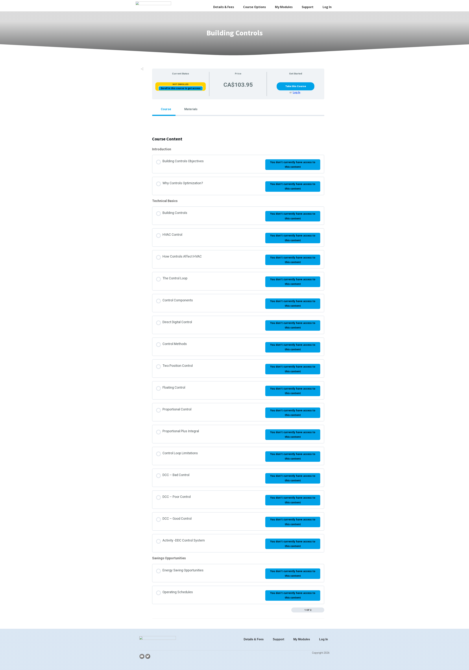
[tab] (164, 109)
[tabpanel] (238, 122)
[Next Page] (322, 610)
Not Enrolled (181, 84)
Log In (296, 92)
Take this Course (295, 86)
